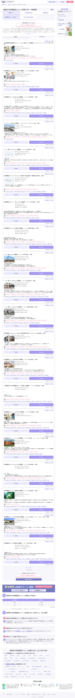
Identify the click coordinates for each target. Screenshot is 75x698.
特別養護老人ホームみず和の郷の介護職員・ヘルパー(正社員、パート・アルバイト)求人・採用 (26, 517)
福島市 (6, 655)
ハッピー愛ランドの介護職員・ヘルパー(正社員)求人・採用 (18, 254)
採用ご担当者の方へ (52, 1)
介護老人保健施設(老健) (36, 666)
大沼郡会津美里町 (41, 658)
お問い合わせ (23, 694)
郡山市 (18, 655)
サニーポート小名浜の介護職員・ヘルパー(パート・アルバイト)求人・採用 (21, 123)
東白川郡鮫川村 (34, 660)
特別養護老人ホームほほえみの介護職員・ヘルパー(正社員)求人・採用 (20, 97)
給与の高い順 (41, 36)
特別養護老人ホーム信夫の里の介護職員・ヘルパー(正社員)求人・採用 (20, 359)
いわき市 (24, 655)
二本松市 (47, 655)
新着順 (15, 36)
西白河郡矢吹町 (25, 660)
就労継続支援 (48, 674)
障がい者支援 (32, 674)
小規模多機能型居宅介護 (23, 671)
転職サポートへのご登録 (51, 694)
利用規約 (28, 694)
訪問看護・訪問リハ (47, 671)
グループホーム (22, 669)
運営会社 (44, 694)
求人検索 (62, 1)
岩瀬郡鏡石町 (23, 658)
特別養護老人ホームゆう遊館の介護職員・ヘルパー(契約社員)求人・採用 (21, 228)
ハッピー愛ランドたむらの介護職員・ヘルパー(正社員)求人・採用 (19, 149)
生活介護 (25, 674)
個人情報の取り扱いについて (36, 694)
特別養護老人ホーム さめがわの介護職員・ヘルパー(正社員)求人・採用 (21, 412)
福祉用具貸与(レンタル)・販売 (17, 676)
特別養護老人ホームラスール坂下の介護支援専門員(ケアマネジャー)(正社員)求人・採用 (24, 333)
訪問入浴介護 (18, 674)
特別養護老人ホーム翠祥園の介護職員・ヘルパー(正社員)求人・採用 (20, 543)
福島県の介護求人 (10, 664)
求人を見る (41, 63)
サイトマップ (17, 694)
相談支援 (6, 676)
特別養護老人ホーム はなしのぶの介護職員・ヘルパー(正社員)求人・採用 (21, 202)
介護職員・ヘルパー (20, 631)
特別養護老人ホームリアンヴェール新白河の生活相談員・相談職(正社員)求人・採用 (24, 175)
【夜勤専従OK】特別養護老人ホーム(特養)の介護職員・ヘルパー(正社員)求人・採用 (24, 385)
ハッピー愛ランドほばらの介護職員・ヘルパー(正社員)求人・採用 (19, 280)
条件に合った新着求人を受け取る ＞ (29, 25)
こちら (16, 642)
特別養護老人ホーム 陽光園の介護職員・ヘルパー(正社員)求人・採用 (20, 490)
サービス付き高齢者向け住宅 (11, 669)
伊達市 (11, 658)
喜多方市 (41, 655)
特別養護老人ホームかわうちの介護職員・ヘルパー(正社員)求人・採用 (20, 464)
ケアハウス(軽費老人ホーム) (34, 669)
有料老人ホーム (47, 666)
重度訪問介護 (40, 674)
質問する (15, 63)
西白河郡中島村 (17, 660)
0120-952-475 (10, 1)
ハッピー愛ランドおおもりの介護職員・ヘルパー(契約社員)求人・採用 (20, 307)
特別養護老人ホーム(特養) (10, 666)
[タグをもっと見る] (52, 165)
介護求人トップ (4, 4)
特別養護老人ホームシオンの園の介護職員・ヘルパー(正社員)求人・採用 (21, 70)
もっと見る (28, 33)
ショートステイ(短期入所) (10, 671)
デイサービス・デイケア (36, 671)
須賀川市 (35, 655)
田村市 (6, 658)
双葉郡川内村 (43, 660)
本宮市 (16, 658)
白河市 (29, 655)
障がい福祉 (28, 676)
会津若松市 (12, 655)
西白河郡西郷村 (8, 660)
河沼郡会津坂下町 (32, 658)
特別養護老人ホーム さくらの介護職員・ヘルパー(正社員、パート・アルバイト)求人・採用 (26, 438)
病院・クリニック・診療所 (23, 666)
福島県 (9, 4)
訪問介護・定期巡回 (9, 674)
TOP (4, 694)
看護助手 (29, 631)
